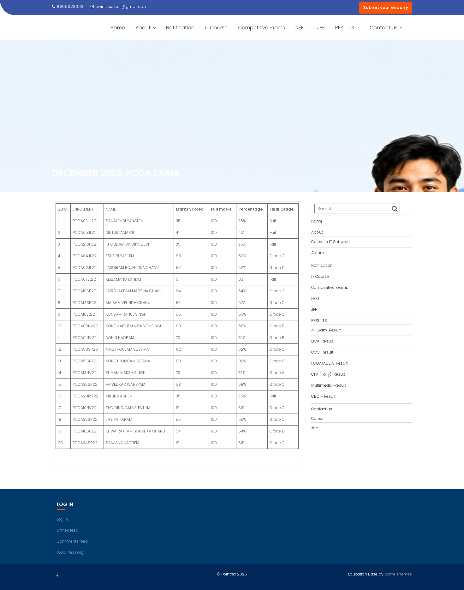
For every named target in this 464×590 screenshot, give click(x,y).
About (143, 27)
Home (117, 27)
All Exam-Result (326, 330)
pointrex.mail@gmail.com (121, 6)
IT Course (216, 27)
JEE (321, 27)
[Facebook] (57, 575)
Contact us (383, 27)
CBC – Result (323, 396)
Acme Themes (398, 574)
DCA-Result (322, 341)
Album (317, 252)
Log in (62, 519)
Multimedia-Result (328, 385)
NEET (300, 27)
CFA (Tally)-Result (328, 374)
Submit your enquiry (385, 7)
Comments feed (72, 541)
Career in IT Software (330, 241)
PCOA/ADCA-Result (329, 363)
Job (314, 428)
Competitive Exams (261, 27)
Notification (180, 27)
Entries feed (67, 530)
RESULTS (344, 27)
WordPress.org (70, 552)
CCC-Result (322, 352)
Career (317, 418)
